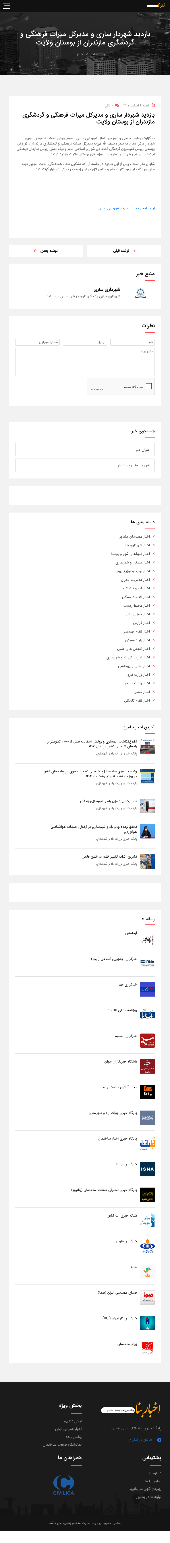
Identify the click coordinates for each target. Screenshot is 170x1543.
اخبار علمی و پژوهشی (134, 666)
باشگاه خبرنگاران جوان (120, 1061)
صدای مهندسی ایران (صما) (117, 1292)
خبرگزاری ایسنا (126, 1164)
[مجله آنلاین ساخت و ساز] (147, 1092)
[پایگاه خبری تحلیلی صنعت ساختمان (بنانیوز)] (147, 1194)
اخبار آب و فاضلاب (136, 588)
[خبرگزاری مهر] (147, 989)
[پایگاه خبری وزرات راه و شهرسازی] (147, 1117)
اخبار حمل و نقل (138, 614)
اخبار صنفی (141, 692)
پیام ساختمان (127, 1344)
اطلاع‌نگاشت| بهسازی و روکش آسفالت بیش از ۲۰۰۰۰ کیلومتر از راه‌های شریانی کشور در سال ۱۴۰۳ (92, 744)
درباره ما (155, 1473)
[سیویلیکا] (63, 1485)
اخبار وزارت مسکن (137, 683)
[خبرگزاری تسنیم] (147, 1040)
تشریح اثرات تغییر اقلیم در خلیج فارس (109, 856)
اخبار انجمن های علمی (133, 649)
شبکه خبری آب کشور (122, 1215)
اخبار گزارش (141, 623)
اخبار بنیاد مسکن (137, 640)
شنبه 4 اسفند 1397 (135, 105)
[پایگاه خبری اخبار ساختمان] (147, 1143)
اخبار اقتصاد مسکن (136, 597)
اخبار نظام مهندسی (136, 631)
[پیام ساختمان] (147, 1348)
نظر (109, 105)
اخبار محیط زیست (136, 605)
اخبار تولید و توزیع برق (133, 571)
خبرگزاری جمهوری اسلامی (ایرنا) (114, 959)
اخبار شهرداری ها (137, 545)
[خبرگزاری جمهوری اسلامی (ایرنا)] (147, 963)
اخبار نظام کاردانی (137, 700)
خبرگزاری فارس (126, 1241)
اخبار (80, 54)
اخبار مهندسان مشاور (135, 536)
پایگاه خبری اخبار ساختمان (117, 1138)
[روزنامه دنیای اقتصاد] (147, 1015)
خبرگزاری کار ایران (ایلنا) (119, 1318)
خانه (94, 54)
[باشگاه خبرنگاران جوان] (147, 1066)
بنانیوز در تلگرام (140, 1440)
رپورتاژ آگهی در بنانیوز (145, 1489)
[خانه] (147, 1271)
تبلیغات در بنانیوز (148, 1497)
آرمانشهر (131, 933)
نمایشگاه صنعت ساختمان (62, 1445)
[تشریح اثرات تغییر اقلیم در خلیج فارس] (147, 861)
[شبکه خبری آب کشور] (147, 1220)
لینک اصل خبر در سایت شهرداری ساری (127, 208)
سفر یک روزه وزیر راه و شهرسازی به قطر (108, 801)
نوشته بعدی (49, 251)
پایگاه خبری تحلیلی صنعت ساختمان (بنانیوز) (104, 1190)
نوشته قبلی (121, 251)
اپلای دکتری (73, 1421)
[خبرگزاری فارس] (147, 1246)
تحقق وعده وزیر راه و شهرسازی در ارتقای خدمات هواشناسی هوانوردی (93, 829)
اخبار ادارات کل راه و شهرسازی (128, 657)
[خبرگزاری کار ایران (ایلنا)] (147, 1323)
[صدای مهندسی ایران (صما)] (147, 1297)
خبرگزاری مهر (128, 984)
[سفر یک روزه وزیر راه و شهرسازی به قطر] (147, 805)
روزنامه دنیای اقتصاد (122, 1010)
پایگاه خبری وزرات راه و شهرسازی (116, 753)
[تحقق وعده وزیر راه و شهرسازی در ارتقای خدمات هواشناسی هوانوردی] (147, 831)
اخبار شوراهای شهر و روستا (130, 554)
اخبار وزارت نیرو (139, 674)
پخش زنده (74, 1437)
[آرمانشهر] (147, 938)
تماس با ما (153, 1481)
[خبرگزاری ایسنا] (147, 1169)
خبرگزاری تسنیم (126, 1036)
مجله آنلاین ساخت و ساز (118, 1087)
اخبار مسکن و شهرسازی (133, 562)
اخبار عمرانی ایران (68, 1429)
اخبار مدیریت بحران (135, 579)
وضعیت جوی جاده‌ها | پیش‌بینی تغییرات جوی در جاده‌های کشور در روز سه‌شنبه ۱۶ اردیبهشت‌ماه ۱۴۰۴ (90, 774)
